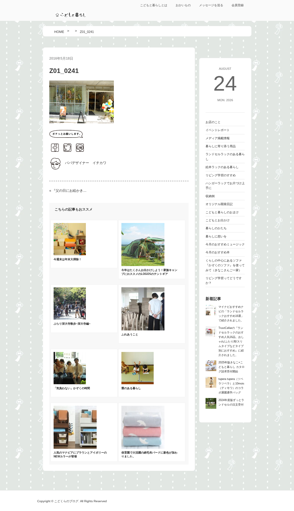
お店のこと (213, 122)
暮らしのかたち (216, 228)
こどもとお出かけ (218, 220)
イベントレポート (218, 130)
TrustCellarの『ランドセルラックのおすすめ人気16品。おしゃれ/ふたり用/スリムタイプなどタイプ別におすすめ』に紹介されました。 (231, 342)
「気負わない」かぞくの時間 (72, 388)
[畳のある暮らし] (137, 383)
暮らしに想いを (216, 236)
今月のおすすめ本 (218, 252)
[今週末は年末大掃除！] (70, 254)
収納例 (210, 196)
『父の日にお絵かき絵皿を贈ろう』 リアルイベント (69, 190)
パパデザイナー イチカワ (85, 163)
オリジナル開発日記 (219, 204)
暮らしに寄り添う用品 (221, 146)
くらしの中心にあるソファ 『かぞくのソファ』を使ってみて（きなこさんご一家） (225, 265)
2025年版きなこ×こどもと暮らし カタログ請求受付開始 (231, 367)
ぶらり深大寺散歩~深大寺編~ (72, 323)
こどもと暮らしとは (153, 5)
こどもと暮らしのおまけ (222, 212)
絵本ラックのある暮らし (222, 167)
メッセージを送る (211, 5)
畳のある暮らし (131, 388)
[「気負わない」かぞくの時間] (70, 383)
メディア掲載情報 (218, 138)
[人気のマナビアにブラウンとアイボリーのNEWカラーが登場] (75, 447)
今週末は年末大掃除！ (68, 259)
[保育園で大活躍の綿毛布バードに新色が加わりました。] (142, 447)
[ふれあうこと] (142, 329)
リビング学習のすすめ (221, 175)
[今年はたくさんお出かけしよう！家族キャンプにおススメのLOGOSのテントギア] (142, 265)
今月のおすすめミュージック (225, 244)
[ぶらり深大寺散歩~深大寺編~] (70, 318)
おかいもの (183, 5)
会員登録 (238, 5)
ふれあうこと (129, 334)
